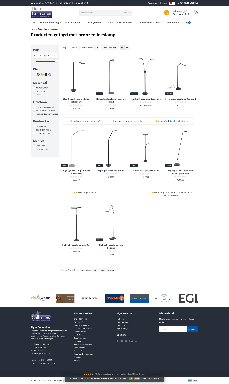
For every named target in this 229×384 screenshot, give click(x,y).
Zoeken (126, 12)
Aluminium (42, 87)
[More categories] (186, 22)
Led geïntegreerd (45, 107)
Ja (131, 378)
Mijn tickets (120, 325)
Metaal (40, 91)
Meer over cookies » (150, 378)
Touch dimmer (44, 130)
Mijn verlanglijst (122, 328)
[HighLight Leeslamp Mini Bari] (76, 222)
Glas (39, 94)
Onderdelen (173, 22)
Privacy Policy (79, 351)
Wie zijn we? (78, 322)
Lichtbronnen (124, 22)
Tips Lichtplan (79, 335)
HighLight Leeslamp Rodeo (111, 170)
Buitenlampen (73, 22)
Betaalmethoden (80, 338)
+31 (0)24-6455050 (189, 2)
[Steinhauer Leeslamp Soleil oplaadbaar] (76, 76)
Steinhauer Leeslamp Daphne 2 (180, 98)
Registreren (152, 3)
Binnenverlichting (49, 22)
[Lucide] (65, 298)
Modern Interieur (80, 332)
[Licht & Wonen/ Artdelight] (40, 298)
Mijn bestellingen (122, 322)
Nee (137, 378)
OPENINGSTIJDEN (80, 319)
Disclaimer (78, 357)
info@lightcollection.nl (177, 121)
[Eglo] (188, 298)
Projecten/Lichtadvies (82, 325)
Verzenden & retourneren (83, 354)
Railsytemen (94, 22)
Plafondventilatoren (149, 22)
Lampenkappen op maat (83, 328)
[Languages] (172, 3)
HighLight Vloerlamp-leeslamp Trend (111, 100)
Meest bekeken (109, 47)
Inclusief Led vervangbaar (47, 114)
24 (96, 47)
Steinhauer (42, 149)
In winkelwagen (75, 113)
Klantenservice (79, 347)
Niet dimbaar (43, 133)
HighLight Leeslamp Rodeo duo (146, 98)
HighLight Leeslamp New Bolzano (111, 246)
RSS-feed (77, 360)
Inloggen (163, 3)
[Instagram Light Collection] (122, 341)
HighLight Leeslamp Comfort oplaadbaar (76, 172)
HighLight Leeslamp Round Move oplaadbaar (180, 172)
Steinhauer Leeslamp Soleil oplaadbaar (76, 100)
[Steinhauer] (139, 298)
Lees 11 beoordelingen (136, 374)
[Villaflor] (164, 298)
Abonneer (192, 329)
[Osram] (114, 298)
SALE (110, 22)
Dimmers (77, 341)
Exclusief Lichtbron (45, 110)
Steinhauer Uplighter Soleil (146, 170)
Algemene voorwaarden (83, 344)
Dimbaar (41, 126)
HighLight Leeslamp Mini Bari (76, 245)
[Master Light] (89, 298)
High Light (42, 145)
